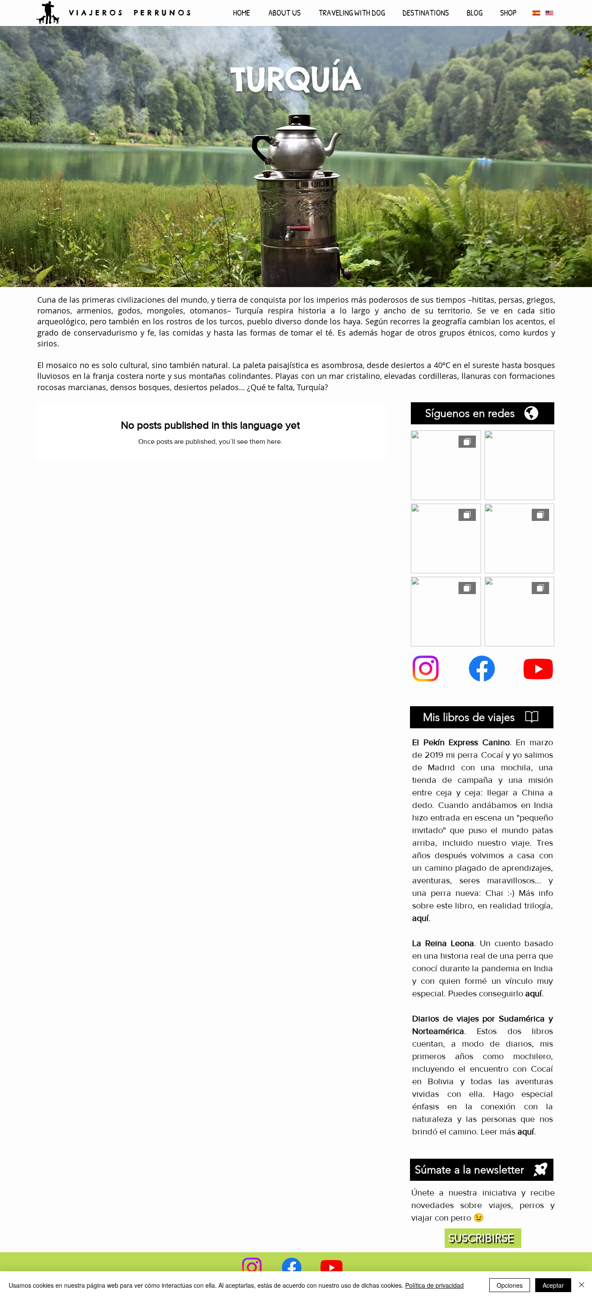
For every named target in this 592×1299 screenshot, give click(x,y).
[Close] (581, 1285)
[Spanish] (536, 13)
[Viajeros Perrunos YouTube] (538, 668)
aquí (533, 993)
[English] (549, 13)
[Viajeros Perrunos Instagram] (425, 668)
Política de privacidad (434, 1285)
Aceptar (553, 1285)
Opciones (510, 1285)
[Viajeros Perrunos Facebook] (482, 668)
